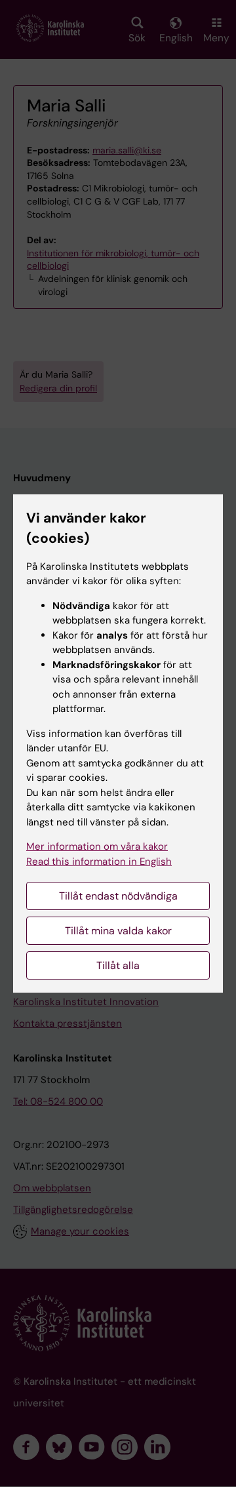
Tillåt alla (118, 965)
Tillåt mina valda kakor (118, 931)
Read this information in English (99, 861)
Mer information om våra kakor (97, 846)
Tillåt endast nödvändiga (118, 896)
